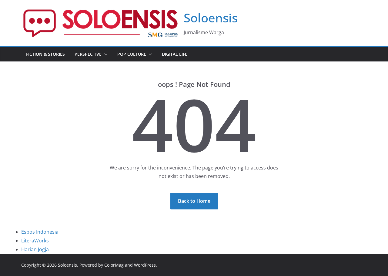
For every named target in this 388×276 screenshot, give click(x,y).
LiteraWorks (35, 240)
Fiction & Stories (45, 54)
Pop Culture (131, 54)
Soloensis (211, 17)
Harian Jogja (35, 249)
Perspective (88, 54)
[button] (105, 54)
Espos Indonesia (40, 231)
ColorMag (114, 265)
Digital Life (174, 54)
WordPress (145, 265)
